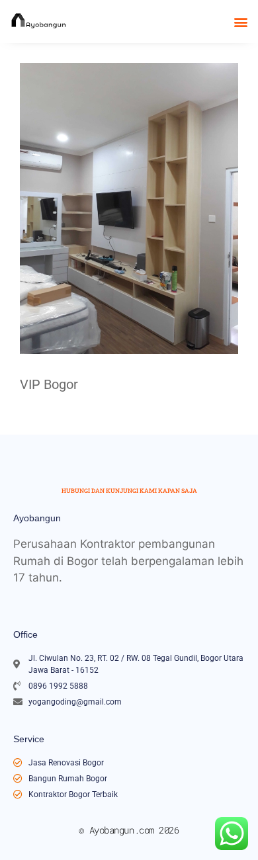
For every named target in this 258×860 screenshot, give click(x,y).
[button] (240, 21)
